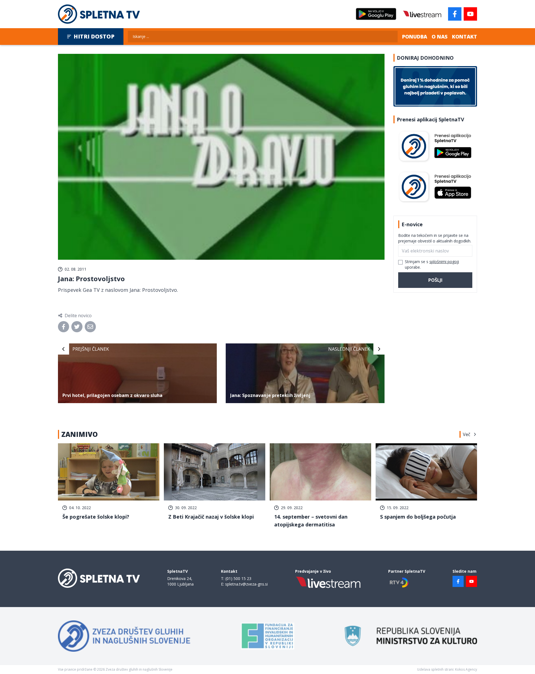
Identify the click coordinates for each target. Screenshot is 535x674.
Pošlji (435, 280)
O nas (440, 36)
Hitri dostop (94, 36)
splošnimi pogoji (444, 261)
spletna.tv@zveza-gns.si (246, 584)
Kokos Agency (466, 669)
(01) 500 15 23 (238, 578)
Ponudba (414, 36)
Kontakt (464, 36)
